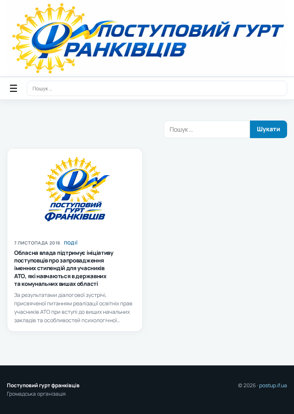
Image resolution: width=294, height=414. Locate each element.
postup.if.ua (273, 385)
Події (70, 243)
